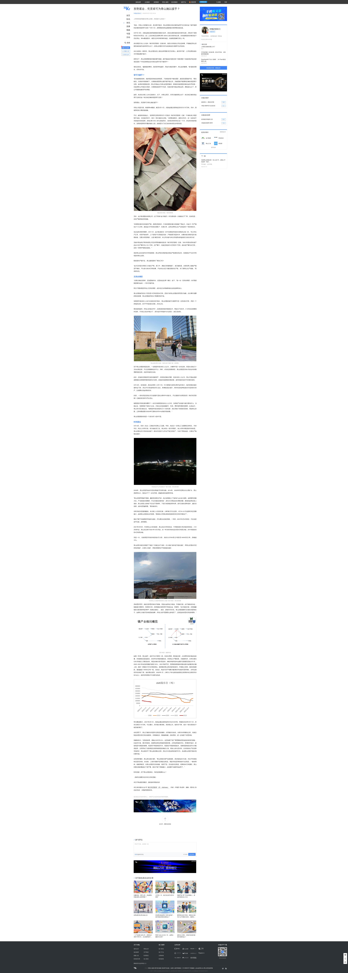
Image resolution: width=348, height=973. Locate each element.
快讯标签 (161, 959)
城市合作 (136, 949)
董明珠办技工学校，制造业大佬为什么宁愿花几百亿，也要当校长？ (186, 916)
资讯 (128, 22)
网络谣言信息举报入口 (140, 963)
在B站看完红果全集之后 (141, 915)
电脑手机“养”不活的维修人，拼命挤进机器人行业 (186, 896)
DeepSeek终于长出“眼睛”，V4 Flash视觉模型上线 (213, 60)
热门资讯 (161, 949)
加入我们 (146, 959)
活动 (128, 37)
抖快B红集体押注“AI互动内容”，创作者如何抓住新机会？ (164, 916)
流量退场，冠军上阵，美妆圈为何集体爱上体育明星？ (143, 896)
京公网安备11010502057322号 (200, 971)
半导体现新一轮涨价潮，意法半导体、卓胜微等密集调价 (213, 53)
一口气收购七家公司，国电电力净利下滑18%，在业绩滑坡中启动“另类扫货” (143, 936)
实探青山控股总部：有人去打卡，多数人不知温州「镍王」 (213, 161)
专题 (128, 33)
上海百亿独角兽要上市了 (208, 46)
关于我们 (146, 952)
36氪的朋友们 (137, 13)
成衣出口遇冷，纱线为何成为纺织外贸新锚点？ (186, 936)
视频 (128, 30)
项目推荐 (136, 952)
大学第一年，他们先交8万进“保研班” (164, 896)
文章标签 (161, 955)
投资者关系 (137, 959)
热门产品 (161, 952)
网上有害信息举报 (208, 968)
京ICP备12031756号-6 (176, 971)
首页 (128, 15)
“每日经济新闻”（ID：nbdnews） (158, 787)
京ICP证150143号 (187, 971)
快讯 (128, 19)
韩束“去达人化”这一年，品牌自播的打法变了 (164, 936)
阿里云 (150, 968)
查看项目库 (223, 132)
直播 (128, 26)
